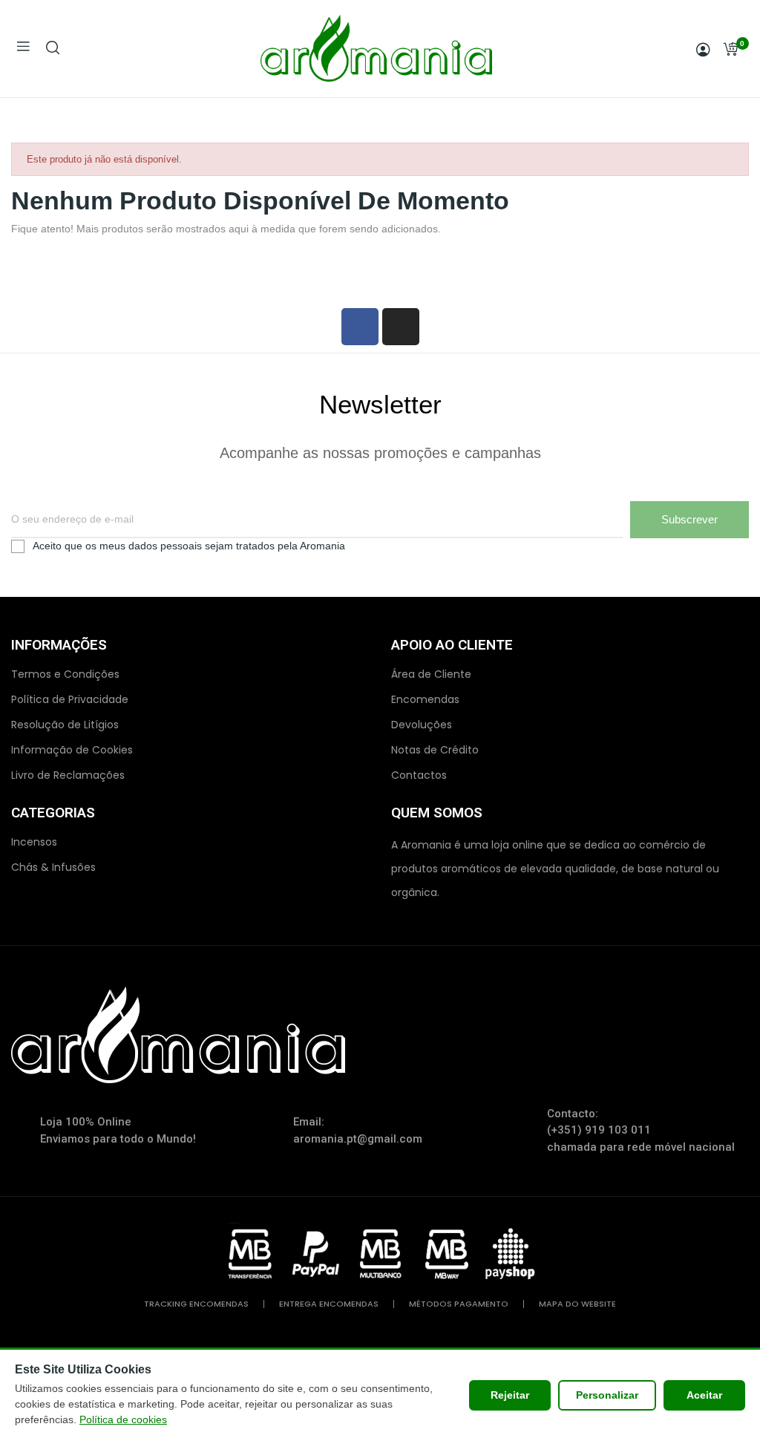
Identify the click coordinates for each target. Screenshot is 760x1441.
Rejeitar (510, 1395)
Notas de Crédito (435, 749)
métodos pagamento (458, 1304)
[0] (730, 49)
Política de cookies (123, 1419)
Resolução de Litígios (65, 724)
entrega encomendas (329, 1304)
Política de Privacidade (69, 699)
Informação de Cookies (72, 749)
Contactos (419, 775)
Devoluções (421, 724)
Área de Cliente (431, 674)
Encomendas (425, 699)
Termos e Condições (65, 674)
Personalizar (607, 1395)
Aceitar (704, 1395)
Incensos (34, 841)
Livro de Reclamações (68, 775)
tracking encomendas (196, 1304)
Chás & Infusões (53, 867)
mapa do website (577, 1304)
